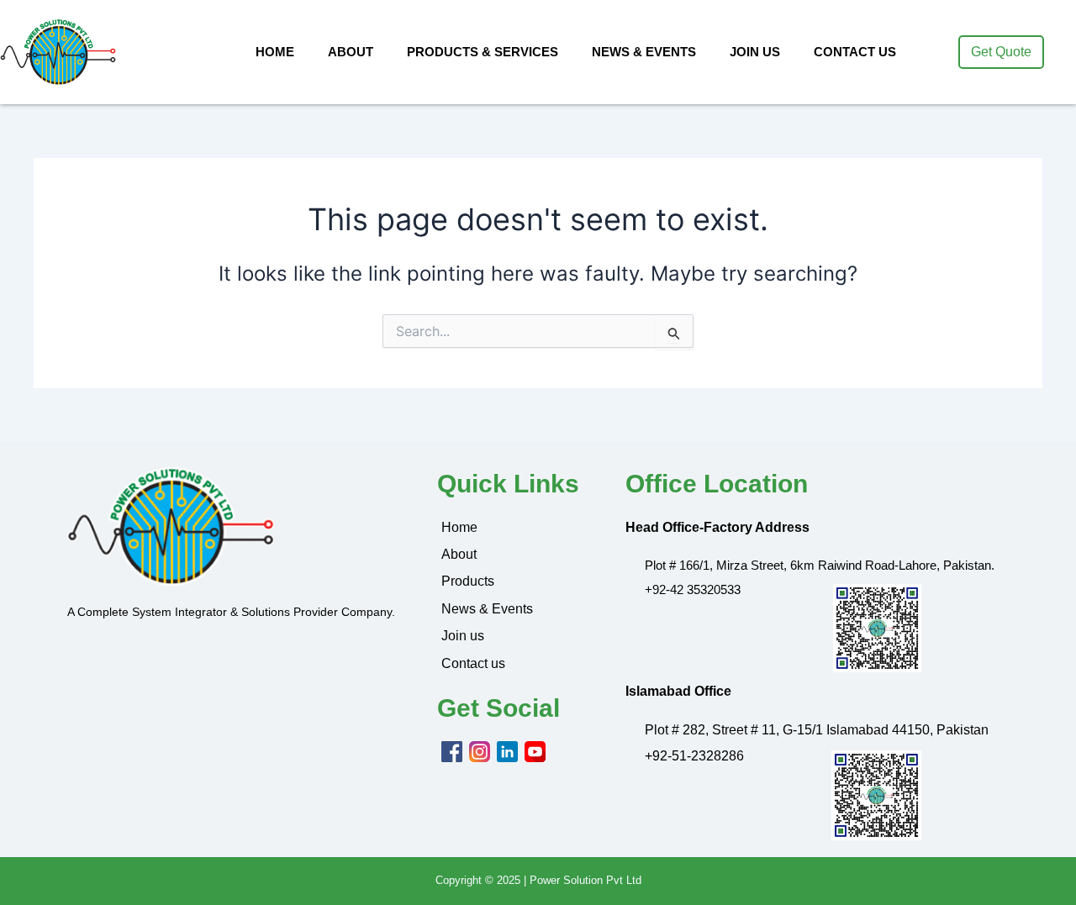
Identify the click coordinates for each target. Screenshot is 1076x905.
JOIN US (755, 52)
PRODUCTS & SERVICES (482, 52)
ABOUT (350, 52)
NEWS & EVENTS (644, 52)
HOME (275, 52)
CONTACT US (855, 52)
